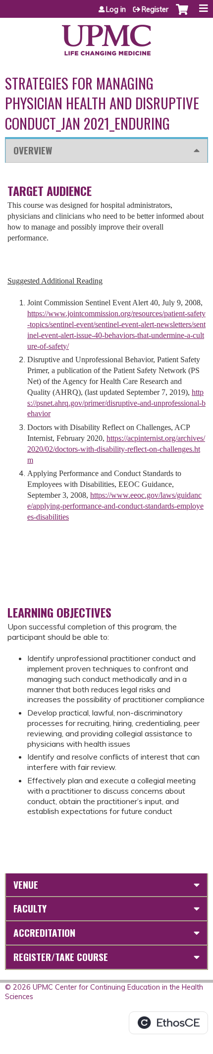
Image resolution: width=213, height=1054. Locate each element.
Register (155, 9)
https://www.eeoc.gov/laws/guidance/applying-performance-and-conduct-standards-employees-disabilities (115, 506)
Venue (25, 884)
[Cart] (182, 14)
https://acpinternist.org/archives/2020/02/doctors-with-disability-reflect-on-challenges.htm (116, 449)
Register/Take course (60, 957)
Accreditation (44, 932)
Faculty (30, 908)
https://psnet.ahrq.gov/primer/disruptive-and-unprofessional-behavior (116, 403)
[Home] (106, 36)
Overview (32, 150)
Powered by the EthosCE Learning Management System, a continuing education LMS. (168, 1022)
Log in (116, 9)
